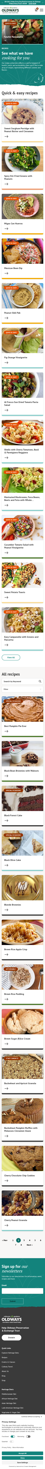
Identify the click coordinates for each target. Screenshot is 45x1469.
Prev (5, 1240)
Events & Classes (8, 1362)
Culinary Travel (7, 1366)
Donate (11, 1337)
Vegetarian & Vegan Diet (11, 1412)
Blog (3, 1376)
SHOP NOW (32, 4)
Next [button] (42, 2)
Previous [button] (2, 2)
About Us (5, 1371)
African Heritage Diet (10, 1398)
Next (29, 1245)
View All (11, 657)
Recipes (4, 1357)
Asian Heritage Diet (9, 1403)
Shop (3, 1380)
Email (4, 1285)
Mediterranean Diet (9, 1394)
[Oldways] (10, 10)
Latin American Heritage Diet (12, 1408)
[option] (22, 3)
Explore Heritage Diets (10, 1353)
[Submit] (40, 681)
